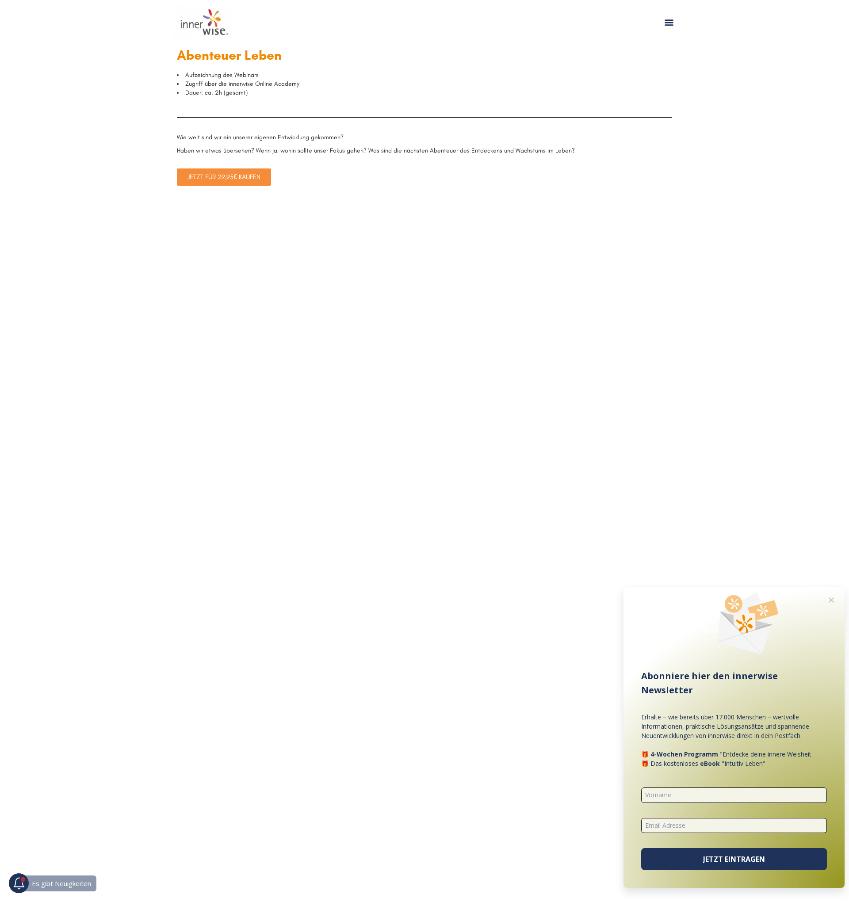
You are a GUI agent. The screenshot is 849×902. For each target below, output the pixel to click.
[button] (669, 22)
